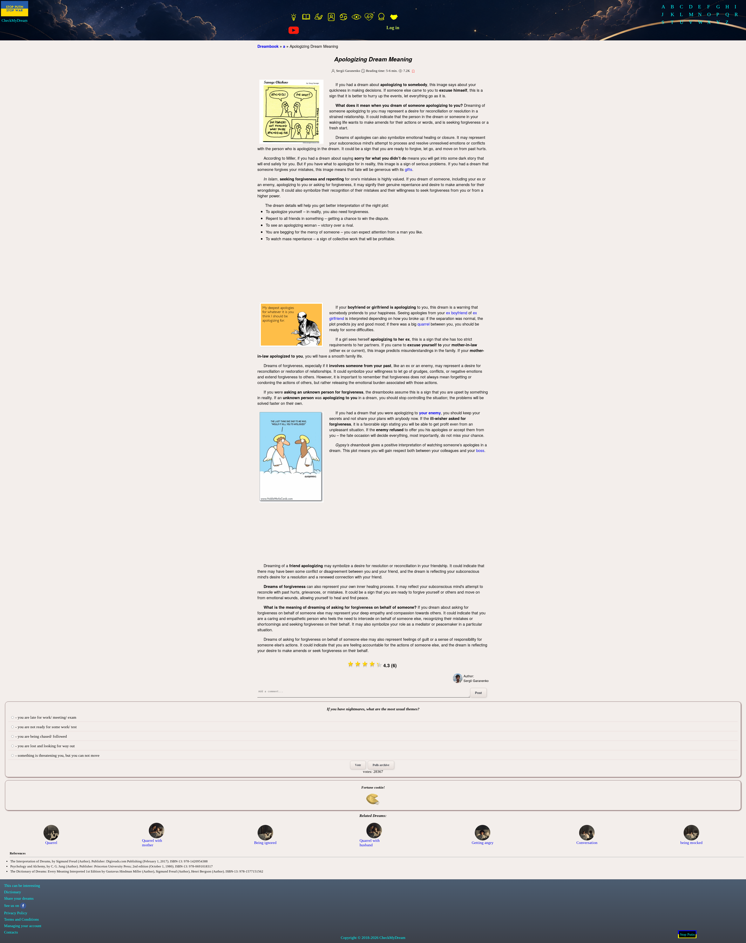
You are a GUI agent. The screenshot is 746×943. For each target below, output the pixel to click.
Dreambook (268, 46)
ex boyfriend (456, 312)
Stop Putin (687, 934)
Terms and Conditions (21, 919)
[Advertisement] (373, 273)
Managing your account (22, 926)
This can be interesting (22, 885)
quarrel (423, 324)
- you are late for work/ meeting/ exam (45, 717)
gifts (408, 169)
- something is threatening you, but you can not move (56, 755)
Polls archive (381, 765)
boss (480, 450)
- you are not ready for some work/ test (45, 727)
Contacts (11, 932)
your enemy (430, 412)
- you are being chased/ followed (40, 736)
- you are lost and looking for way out (44, 746)
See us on (11, 905)
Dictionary (12, 892)
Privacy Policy (15, 913)
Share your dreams (19, 898)
